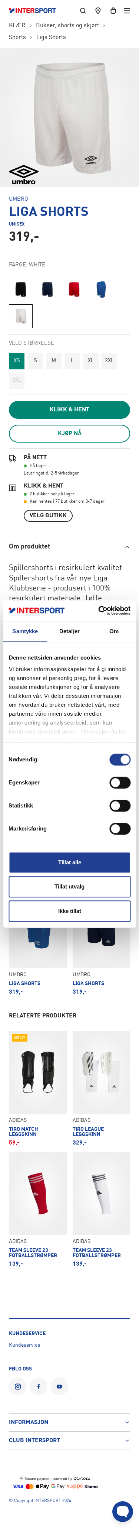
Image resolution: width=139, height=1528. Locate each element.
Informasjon (28, 1422)
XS (17, 361)
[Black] (21, 289)
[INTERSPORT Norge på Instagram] (18, 1386)
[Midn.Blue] (47, 289)
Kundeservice (24, 1345)
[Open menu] (127, 10)
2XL (109, 361)
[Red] (74, 289)
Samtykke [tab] (25, 631)
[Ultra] (101, 289)
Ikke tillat (69, 911)
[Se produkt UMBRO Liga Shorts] (38, 940)
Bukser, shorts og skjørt (67, 26)
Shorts (17, 38)
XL (91, 361)
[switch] (119, 783)
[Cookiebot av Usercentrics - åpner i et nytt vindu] (98, 610)
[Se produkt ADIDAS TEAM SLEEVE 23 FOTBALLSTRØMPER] (38, 1209)
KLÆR (17, 26)
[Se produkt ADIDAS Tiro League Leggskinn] (101, 1088)
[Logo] (36, 11)
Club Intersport (34, 1441)
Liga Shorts (51, 38)
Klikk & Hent (69, 410)
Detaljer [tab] (69, 631)
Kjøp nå (70, 434)
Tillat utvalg (69, 886)
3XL (16, 380)
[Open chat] (122, 1511)
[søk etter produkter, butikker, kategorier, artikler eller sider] (83, 10)
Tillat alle (69, 862)
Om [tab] (114, 631)
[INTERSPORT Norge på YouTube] (59, 1386)
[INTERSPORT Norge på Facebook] (38, 1386)
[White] (21, 316)
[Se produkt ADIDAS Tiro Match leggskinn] (38, 1088)
